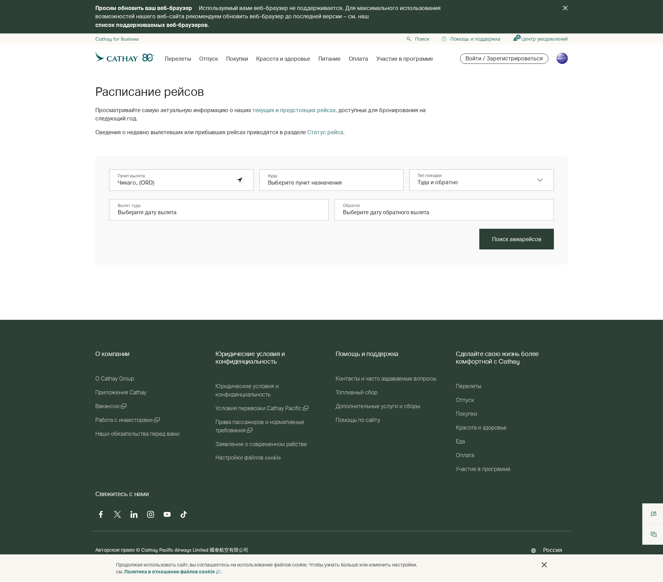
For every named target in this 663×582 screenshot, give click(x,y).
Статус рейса (325, 132)
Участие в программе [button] (404, 59)
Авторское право (115, 550)
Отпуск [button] (208, 59)
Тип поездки (429, 175)
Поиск (422, 39)
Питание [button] (329, 59)
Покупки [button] (237, 59)
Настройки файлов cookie (248, 458)
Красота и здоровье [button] (283, 59)
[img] (565, 8)
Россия (552, 549)
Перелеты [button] (178, 59)
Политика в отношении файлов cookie (169, 571)
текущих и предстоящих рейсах (294, 110)
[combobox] (174, 183)
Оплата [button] (358, 59)
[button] (544, 180)
